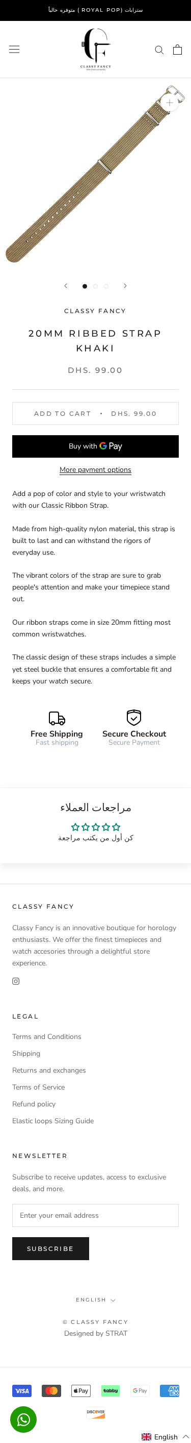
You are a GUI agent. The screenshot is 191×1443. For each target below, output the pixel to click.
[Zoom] (169, 102)
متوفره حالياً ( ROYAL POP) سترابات (95, 10)
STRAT (116, 1333)
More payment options (95, 470)
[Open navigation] (14, 49)
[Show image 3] (106, 286)
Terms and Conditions (46, 1037)
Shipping (26, 1053)
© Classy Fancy (95, 1322)
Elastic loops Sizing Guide (53, 1121)
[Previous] (65, 285)
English (91, 1299)
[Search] (159, 49)
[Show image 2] (95, 286)
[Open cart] (177, 49)
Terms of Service (38, 1087)
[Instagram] (15, 980)
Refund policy (34, 1104)
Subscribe (50, 1248)
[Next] (125, 285)
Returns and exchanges (49, 1070)
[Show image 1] (85, 286)
